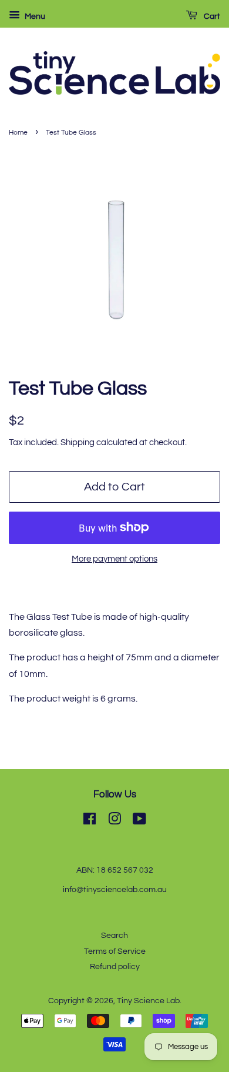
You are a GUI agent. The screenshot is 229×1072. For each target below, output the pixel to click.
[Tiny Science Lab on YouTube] (139, 821)
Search (114, 935)
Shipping (77, 442)
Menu (34, 16)
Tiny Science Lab (148, 1001)
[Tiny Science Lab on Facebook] (89, 821)
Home (18, 132)
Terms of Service (115, 951)
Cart (211, 16)
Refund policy (115, 967)
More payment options (114, 559)
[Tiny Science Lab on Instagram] (114, 821)
